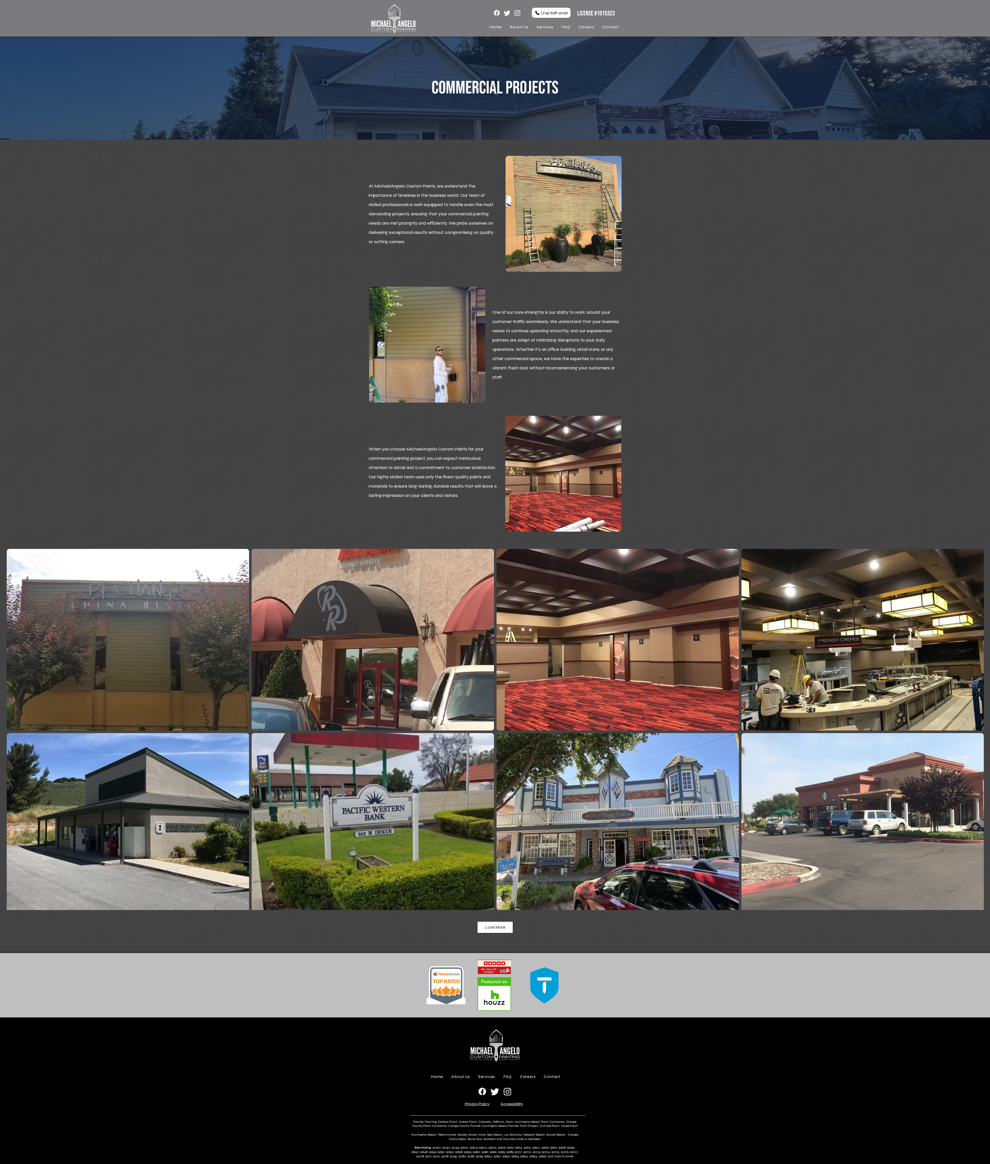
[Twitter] (507, 13)
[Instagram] (517, 13)
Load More (495, 927)
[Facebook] (497, 13)
